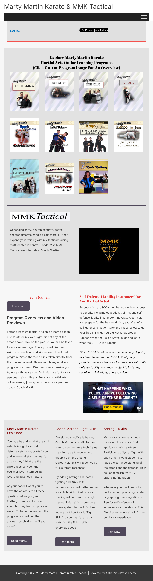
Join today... (40, 297)
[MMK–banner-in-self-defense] (59, 135)
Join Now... (18, 306)
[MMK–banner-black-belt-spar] (24, 135)
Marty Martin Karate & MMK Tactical (58, 6)
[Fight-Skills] (24, 91)
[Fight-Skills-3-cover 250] (93, 91)
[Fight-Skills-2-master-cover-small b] (59, 91)
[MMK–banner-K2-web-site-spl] (93, 176)
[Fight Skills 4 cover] (128, 91)
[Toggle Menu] (144, 17)
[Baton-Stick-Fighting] (24, 178)
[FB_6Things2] (113, 397)
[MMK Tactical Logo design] (109, 251)
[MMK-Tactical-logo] (40, 216)
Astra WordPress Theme (121, 573)
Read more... (19, 540)
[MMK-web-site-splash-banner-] (128, 135)
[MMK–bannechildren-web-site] (59, 176)
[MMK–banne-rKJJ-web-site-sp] (93, 135)
